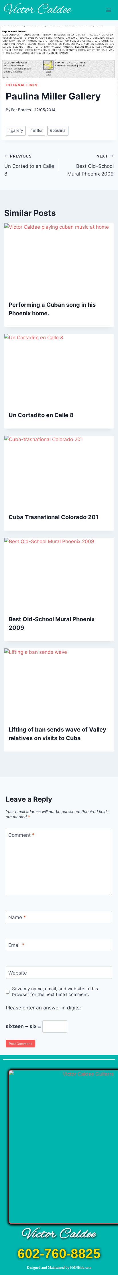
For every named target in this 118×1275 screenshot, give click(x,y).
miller (36, 130)
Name (17, 917)
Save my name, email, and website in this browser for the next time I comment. (55, 991)
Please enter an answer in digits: (43, 1008)
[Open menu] (108, 10)
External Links (21, 85)
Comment (21, 835)
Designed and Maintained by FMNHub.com (59, 1268)
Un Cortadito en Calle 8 (29, 165)
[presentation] (59, 259)
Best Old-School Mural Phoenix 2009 (90, 165)
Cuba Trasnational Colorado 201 (54, 517)
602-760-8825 (59, 1253)
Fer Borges (21, 109)
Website (17, 973)
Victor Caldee (59, 1234)
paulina (58, 130)
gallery (15, 130)
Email (16, 945)
